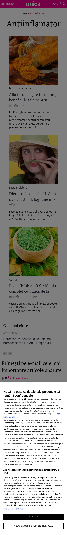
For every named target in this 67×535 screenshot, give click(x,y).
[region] (33, 458)
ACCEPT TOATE (33, 516)
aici (24, 446)
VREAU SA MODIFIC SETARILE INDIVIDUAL (33, 526)
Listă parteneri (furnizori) (15, 508)
